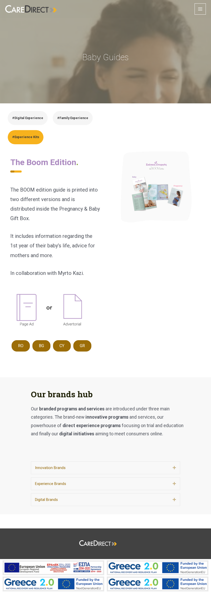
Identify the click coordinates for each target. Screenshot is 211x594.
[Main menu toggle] (200, 9)
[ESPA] (53, 567)
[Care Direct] (31, 9)
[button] (174, 467)
